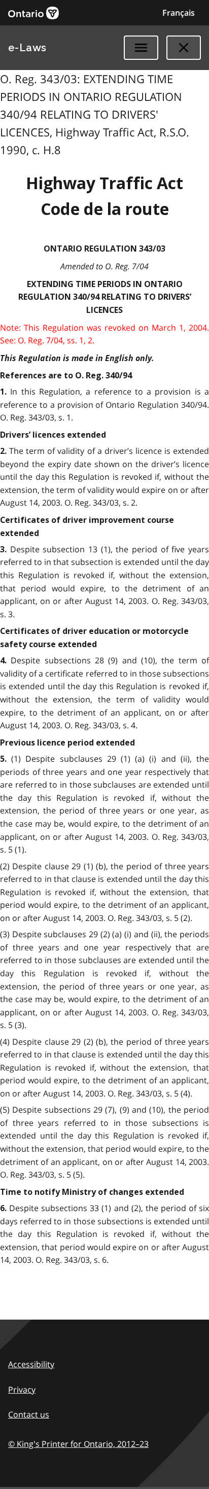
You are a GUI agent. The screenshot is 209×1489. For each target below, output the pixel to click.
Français (178, 12)
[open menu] (141, 48)
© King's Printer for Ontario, (78, 1443)
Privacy (22, 1389)
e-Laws (27, 48)
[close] (183, 48)
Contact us (28, 1414)
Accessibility (31, 1364)
